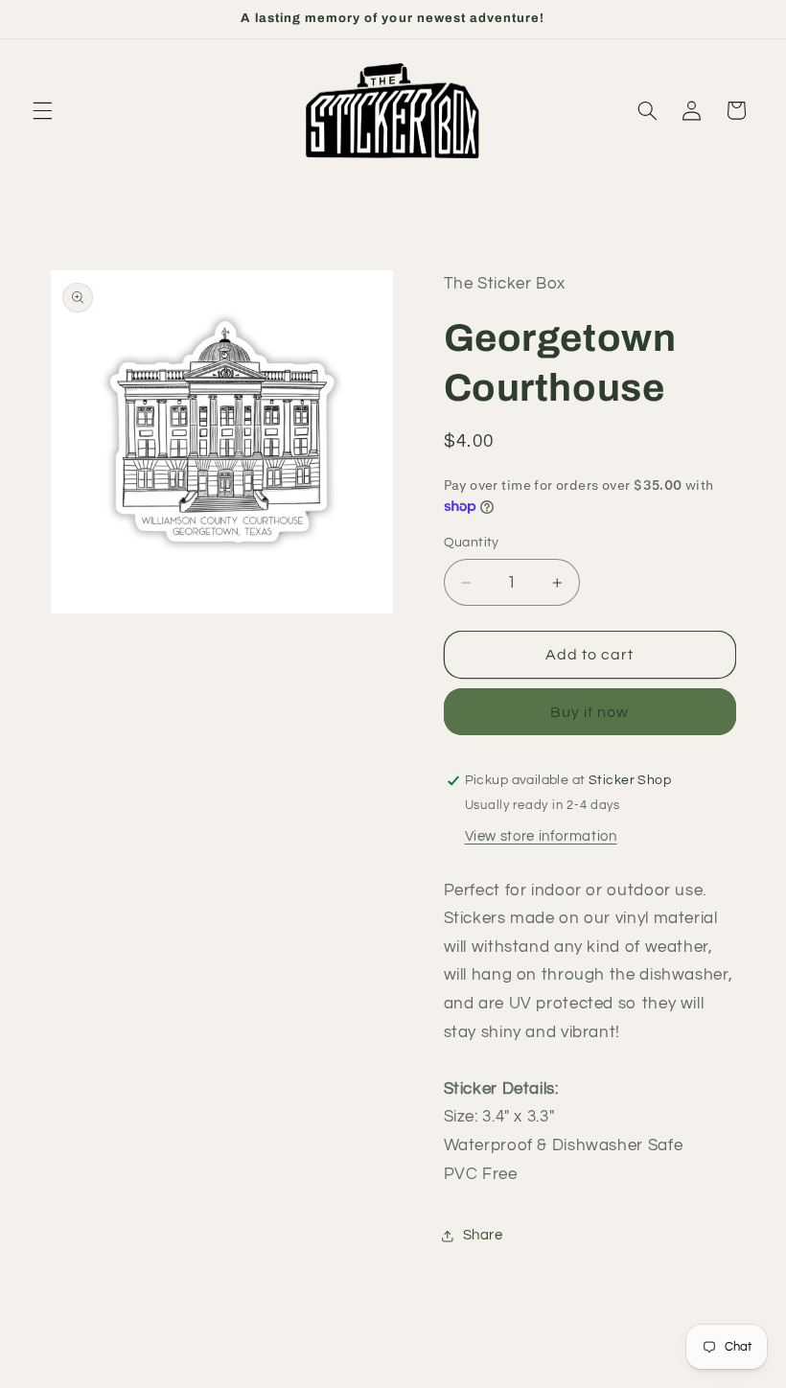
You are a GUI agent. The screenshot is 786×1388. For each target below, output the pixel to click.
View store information (541, 836)
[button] (42, 110)
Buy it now (590, 712)
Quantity (471, 542)
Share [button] (483, 1235)
